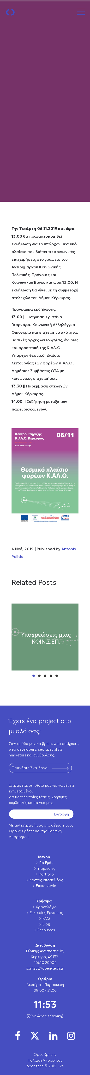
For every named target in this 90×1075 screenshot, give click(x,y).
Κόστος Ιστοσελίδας (46, 880)
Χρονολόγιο (46, 907)
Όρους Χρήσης (21, 831)
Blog (46, 924)
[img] (17, 1036)
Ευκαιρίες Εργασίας (46, 912)
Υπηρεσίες (46, 868)
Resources (46, 930)
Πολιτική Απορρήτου (45, 1060)
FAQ (46, 918)
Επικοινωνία (46, 885)
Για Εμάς (46, 862)
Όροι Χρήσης (45, 1054)
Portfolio (46, 874)
